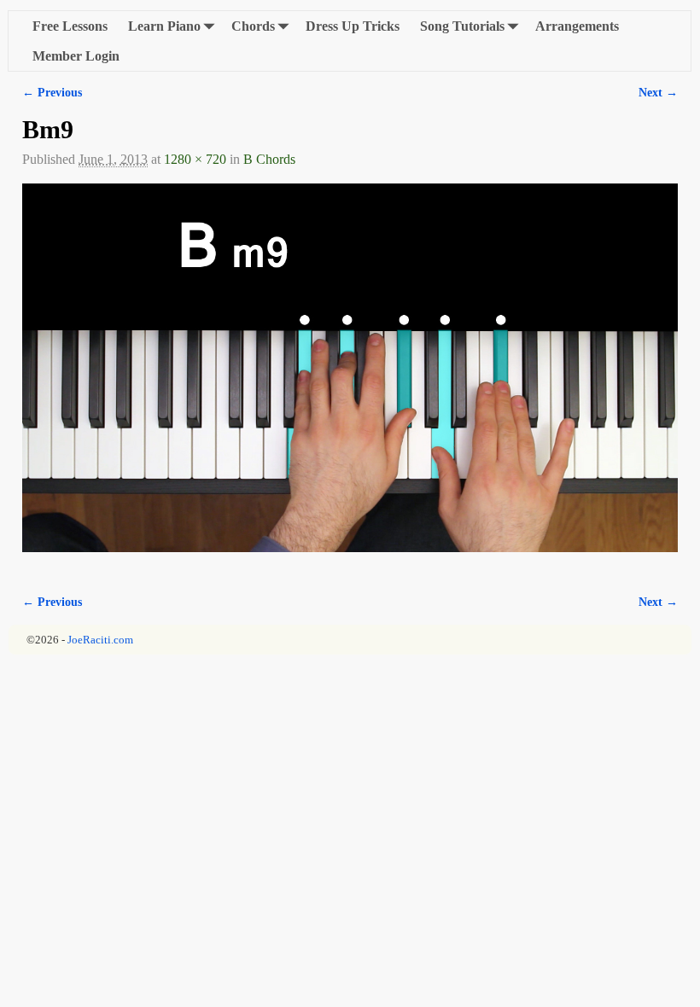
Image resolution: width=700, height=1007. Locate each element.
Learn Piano (164, 26)
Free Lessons (70, 26)
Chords (253, 26)
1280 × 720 (195, 159)
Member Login (76, 56)
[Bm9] (350, 378)
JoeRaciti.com (100, 639)
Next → (658, 92)
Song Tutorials (462, 26)
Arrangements (577, 26)
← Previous (52, 92)
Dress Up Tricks (353, 26)
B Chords (269, 159)
